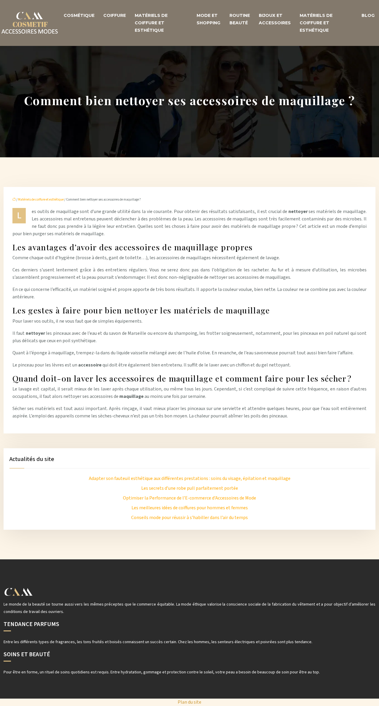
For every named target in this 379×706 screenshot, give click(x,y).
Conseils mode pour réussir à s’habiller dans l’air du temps (189, 517)
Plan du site (189, 702)
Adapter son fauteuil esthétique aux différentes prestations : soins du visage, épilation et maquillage (189, 478)
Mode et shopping (208, 19)
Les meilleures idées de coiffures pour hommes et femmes (189, 508)
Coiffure (114, 15)
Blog (368, 15)
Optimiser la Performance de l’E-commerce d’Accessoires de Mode (189, 498)
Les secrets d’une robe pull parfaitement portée (189, 488)
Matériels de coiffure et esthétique (151, 23)
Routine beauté (239, 19)
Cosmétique (79, 15)
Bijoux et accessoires (275, 19)
